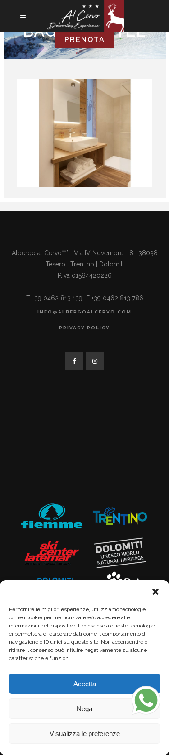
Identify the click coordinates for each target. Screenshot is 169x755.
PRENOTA (84, 39)
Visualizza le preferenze (85, 733)
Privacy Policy (84, 327)
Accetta (84, 684)
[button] (155, 591)
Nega (84, 708)
